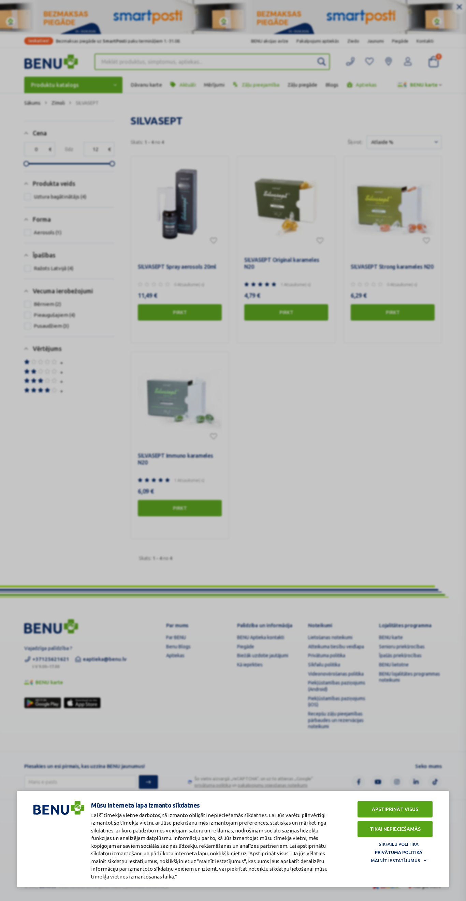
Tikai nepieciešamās (395, 829)
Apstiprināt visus (395, 809)
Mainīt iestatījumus (395, 860)
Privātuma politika (398, 852)
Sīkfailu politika (399, 844)
